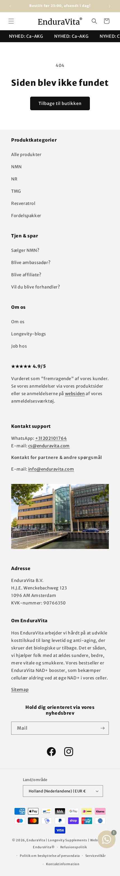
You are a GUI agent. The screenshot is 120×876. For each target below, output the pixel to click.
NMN (16, 166)
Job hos (19, 346)
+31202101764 (51, 438)
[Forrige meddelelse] (10, 6)
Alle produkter (26, 154)
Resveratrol (23, 203)
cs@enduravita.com (49, 445)
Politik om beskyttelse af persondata (50, 856)
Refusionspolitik (73, 847)
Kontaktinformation (63, 864)
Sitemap (19, 689)
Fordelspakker (26, 215)
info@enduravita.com (51, 469)
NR (14, 179)
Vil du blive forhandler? (35, 287)
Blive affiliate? (26, 274)
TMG (16, 191)
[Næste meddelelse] (110, 6)
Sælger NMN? (25, 250)
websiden (75, 393)
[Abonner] (102, 728)
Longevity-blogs (28, 334)
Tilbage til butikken (60, 103)
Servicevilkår (95, 856)
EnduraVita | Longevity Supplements (57, 840)
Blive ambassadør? (31, 262)
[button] (11, 21)
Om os (18, 321)
